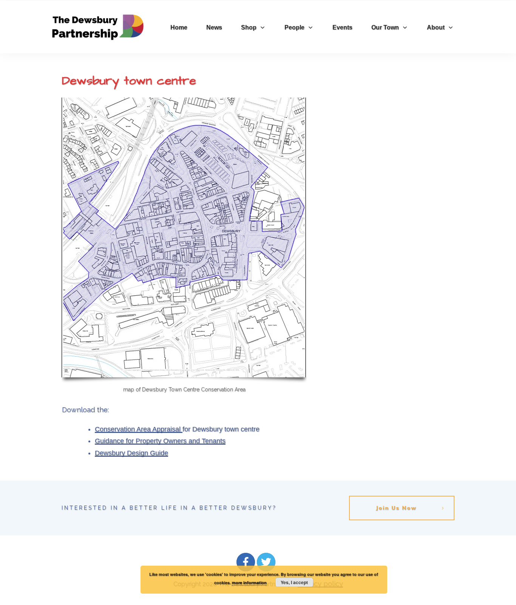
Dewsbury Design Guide (131, 453)
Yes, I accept (294, 582)
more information (249, 582)
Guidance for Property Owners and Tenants (160, 441)
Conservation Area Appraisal (138, 429)
